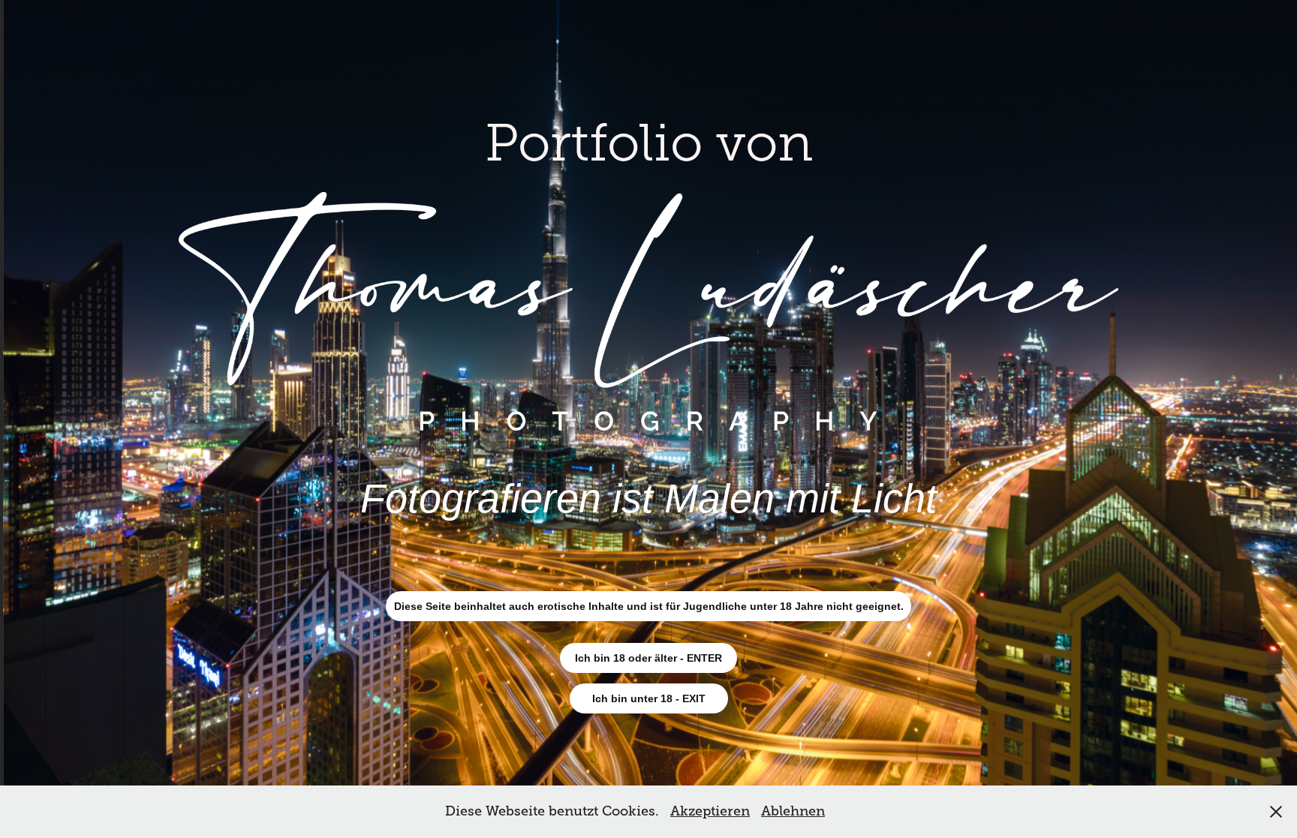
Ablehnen (793, 810)
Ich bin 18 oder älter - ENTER (648, 658)
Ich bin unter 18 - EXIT (649, 698)
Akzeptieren (710, 810)
